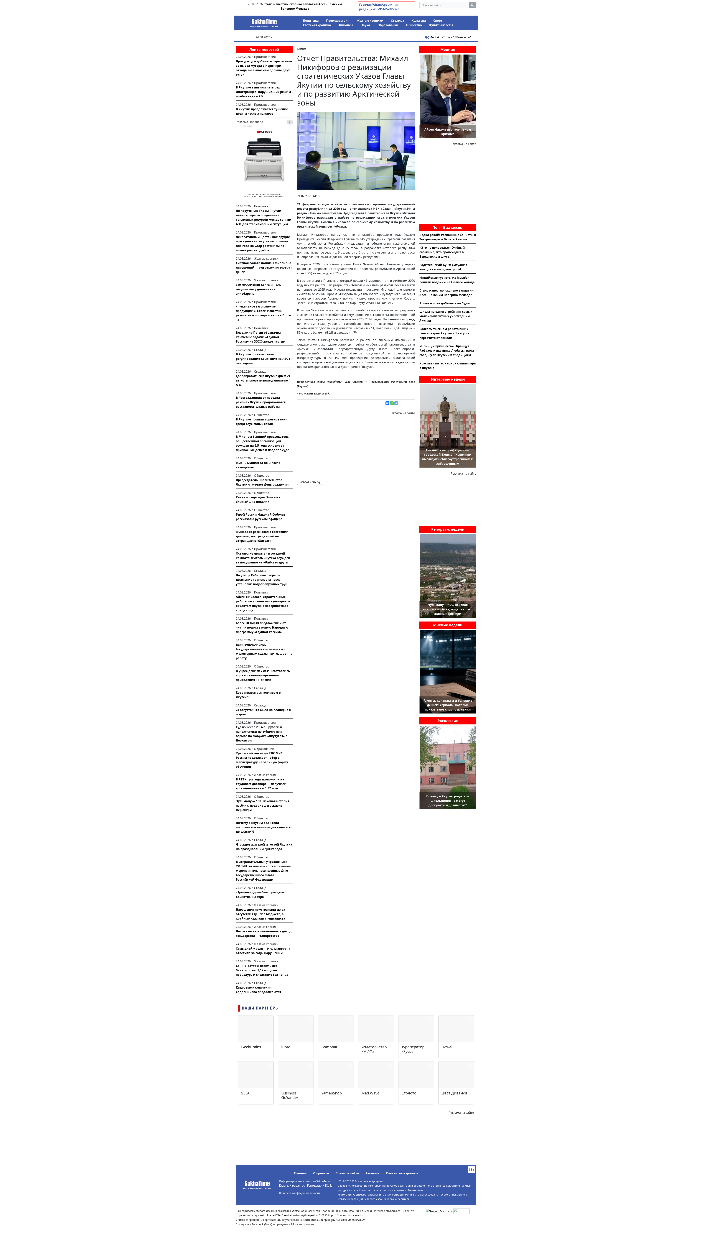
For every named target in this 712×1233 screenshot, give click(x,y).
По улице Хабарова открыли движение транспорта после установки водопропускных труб (261, 579)
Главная (300, 1173)
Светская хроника (317, 25)
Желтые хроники (370, 21)
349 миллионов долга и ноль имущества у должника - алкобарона (258, 289)
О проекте (321, 1173)
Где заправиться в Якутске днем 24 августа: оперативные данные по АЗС (263, 380)
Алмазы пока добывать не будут (445, 303)
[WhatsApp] (392, 403)
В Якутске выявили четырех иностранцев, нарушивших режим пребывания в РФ (263, 91)
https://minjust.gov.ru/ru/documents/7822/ (338, 1220)
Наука (365, 25)
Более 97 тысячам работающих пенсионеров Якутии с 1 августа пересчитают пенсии (444, 333)
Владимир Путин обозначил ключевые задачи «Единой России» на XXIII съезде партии (260, 337)
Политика (311, 21)
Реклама (372, 1173)
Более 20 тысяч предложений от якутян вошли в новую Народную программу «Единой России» (262, 627)
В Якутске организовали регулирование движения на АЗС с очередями (263, 358)
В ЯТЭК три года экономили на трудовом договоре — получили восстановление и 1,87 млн (261, 783)
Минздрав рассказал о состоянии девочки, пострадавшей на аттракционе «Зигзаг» (262, 536)
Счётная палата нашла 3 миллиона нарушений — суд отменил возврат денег (264, 267)
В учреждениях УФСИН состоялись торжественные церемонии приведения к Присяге (263, 675)
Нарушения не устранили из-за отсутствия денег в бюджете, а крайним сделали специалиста (260, 914)
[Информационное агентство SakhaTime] (264, 22)
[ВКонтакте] (387, 403)
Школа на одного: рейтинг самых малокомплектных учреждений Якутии (445, 316)
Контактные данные (402, 1173)
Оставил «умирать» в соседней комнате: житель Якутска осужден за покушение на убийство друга (263, 557)
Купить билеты (441, 25)
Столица (397, 21)
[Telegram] (396, 403)
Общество (414, 25)
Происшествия (337, 21)
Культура (419, 21)
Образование (388, 25)
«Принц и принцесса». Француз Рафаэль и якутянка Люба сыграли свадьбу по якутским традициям (446, 350)
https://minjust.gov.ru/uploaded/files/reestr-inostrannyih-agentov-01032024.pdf (285, 1215)
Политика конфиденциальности (299, 1193)
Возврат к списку (309, 482)
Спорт (437, 21)
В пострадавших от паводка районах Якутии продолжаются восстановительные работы (261, 402)
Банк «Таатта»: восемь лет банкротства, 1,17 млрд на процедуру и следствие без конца (262, 970)
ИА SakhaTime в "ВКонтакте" (450, 37)
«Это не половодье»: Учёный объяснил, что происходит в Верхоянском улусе (442, 252)
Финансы (345, 25)
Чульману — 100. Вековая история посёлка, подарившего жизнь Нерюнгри (262, 805)
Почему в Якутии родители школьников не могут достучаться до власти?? (263, 827)
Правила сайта (347, 1173)
